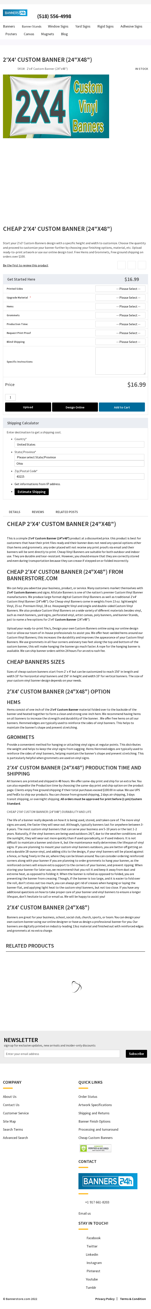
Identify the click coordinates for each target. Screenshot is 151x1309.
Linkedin (90, 1254)
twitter (90, 1246)
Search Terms (13, 1129)
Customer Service (16, 1113)
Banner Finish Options (94, 1121)
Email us (84, 1213)
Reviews (38, 512)
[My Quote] (140, 15)
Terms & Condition (133, 1299)
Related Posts (67, 512)
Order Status (87, 1096)
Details (14, 512)
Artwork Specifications (95, 1105)
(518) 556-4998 (54, 16)
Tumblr (89, 1287)
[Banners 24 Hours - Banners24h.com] (15, 12)
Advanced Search (15, 1137)
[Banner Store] (107, 1187)
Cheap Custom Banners (95, 1137)
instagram (92, 1262)
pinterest (91, 1271)
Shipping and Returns (94, 1113)
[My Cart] (146, 15)
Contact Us (11, 1105)
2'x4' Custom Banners (22, 592)
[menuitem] (64, 34)
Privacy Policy (105, 1299)
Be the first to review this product (25, 265)
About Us (10, 1096)
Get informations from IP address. (38, 484)
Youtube (90, 1279)
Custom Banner (65, 619)
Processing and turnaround (98, 1129)
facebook (92, 1238)
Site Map (9, 1121)
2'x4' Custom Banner (64, 709)
